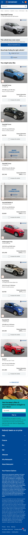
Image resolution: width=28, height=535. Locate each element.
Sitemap (13, 526)
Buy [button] (3, 445)
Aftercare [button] (5, 454)
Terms (8, 526)
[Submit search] (25, 6)
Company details (18, 529)
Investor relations (6, 532)
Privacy (4, 526)
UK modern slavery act (7, 529)
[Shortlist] (26, 2)
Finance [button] (4, 440)
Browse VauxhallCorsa (14, 44)
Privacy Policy (21, 423)
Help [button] (3, 435)
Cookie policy (15, 532)
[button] (2, 2)
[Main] (11, 2)
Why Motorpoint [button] (7, 459)
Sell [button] (3, 450)
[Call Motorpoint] (23, 2)
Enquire (15, 57)
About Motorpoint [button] (7, 464)
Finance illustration (21, 94)
